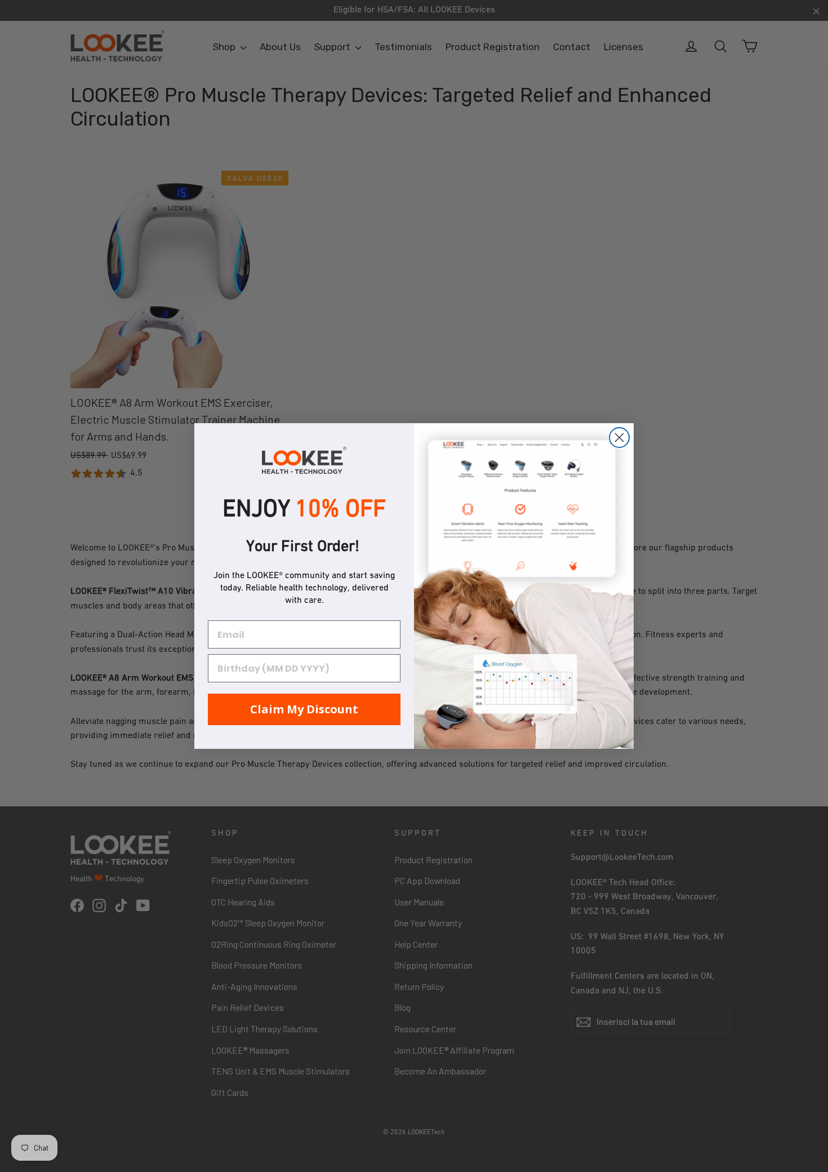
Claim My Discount (304, 709)
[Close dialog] (619, 437)
